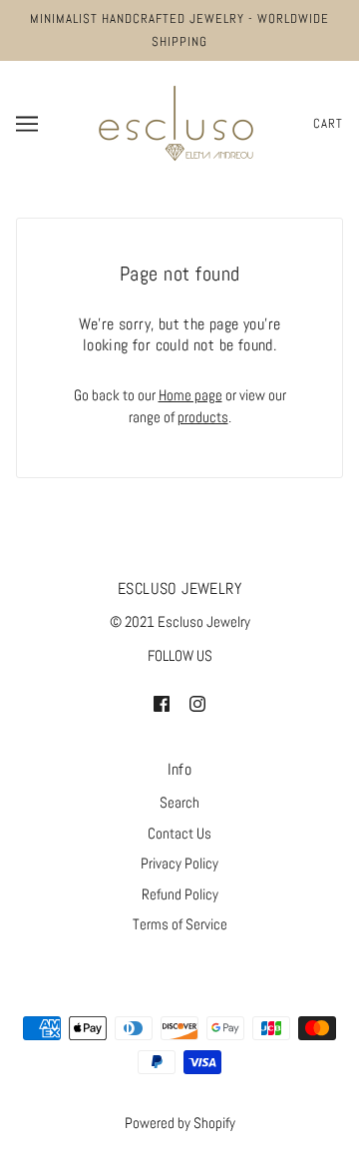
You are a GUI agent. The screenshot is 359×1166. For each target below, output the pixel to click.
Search (179, 802)
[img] (162, 703)
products (203, 416)
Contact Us (179, 833)
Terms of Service (180, 923)
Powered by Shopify (180, 1122)
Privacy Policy (179, 863)
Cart (328, 123)
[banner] (176, 121)
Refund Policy (180, 893)
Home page (190, 394)
